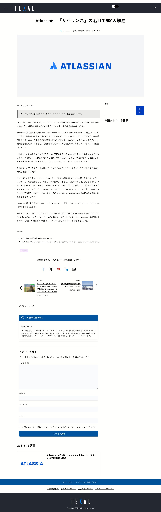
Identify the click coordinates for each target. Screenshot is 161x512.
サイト (22, 415)
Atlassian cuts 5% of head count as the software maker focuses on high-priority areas (65, 241)
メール (23, 404)
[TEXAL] (24, 6)
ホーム (20, 105)
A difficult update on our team (42, 238)
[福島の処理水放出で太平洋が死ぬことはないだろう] (87, 282)
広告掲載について (85, 488)
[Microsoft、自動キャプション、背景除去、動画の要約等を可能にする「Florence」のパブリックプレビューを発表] (29, 285)
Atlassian (24, 251)
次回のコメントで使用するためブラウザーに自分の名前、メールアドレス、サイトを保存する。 (60, 427)
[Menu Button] (7, 9)
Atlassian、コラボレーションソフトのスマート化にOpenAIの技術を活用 (71, 456)
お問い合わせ (53, 488)
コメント (24, 363)
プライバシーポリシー (104, 488)
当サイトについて (68, 488)
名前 (22, 393)
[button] (43, 269)
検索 (106, 103)
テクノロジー (96, 31)
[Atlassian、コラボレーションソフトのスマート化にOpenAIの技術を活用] (31, 454)
